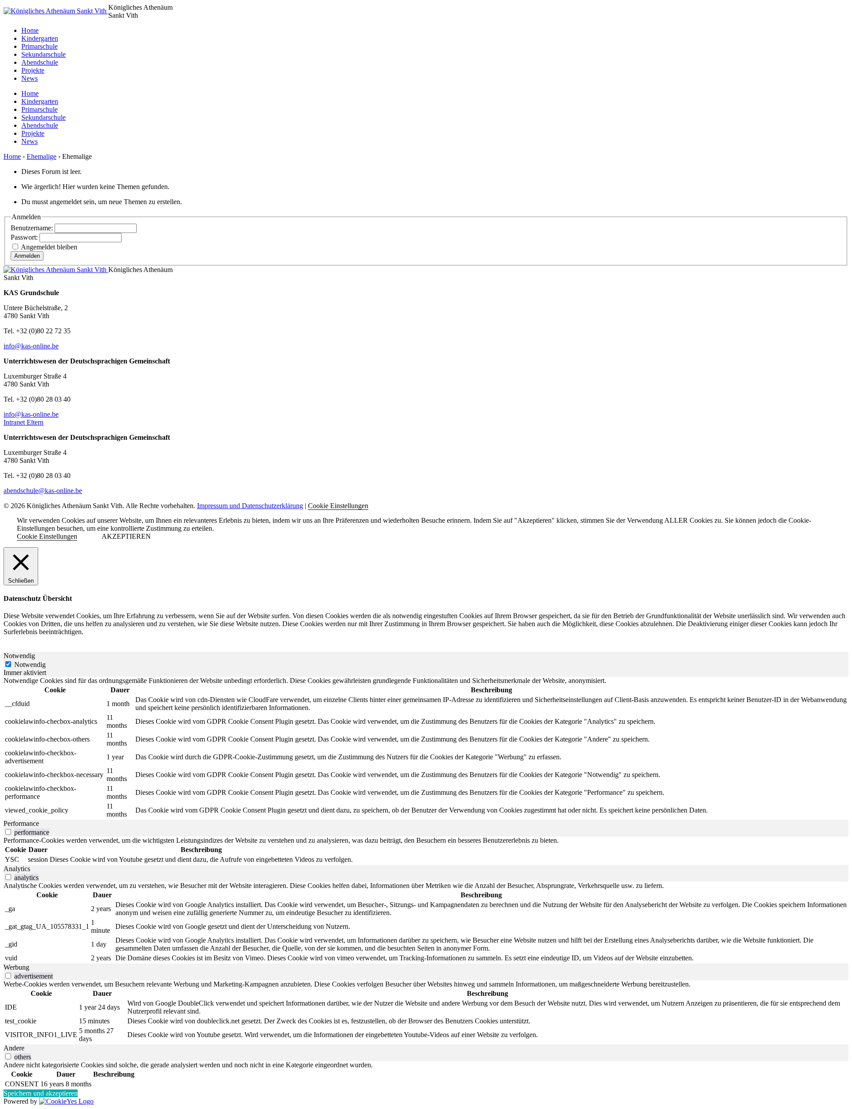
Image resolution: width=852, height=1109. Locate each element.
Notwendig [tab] (19, 655)
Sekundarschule (43, 54)
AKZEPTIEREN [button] (126, 536)
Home (30, 30)
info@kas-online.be (31, 346)
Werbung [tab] (16, 967)
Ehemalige (41, 156)
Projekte (32, 70)
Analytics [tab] (17, 868)
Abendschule (39, 62)
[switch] (8, 832)
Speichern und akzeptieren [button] (41, 1093)
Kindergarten (39, 38)
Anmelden (27, 256)
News (29, 78)
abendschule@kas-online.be (43, 490)
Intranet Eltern (23, 422)
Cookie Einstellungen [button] (338, 505)
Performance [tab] (21, 823)
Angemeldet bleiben (49, 247)
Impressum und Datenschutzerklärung (250, 505)
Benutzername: (33, 228)
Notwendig (30, 664)
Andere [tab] (14, 1048)
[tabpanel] (426, 748)
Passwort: (25, 237)
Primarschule (39, 46)
